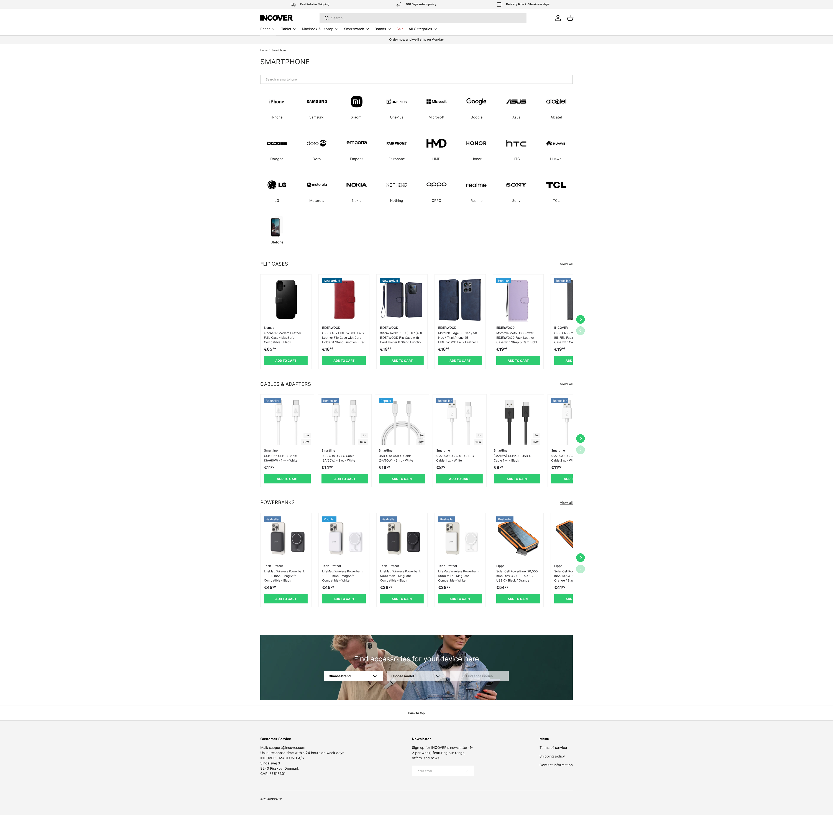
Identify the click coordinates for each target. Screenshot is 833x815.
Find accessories (479, 676)
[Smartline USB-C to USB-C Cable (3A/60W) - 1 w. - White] (287, 421)
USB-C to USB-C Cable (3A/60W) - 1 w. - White (280, 458)
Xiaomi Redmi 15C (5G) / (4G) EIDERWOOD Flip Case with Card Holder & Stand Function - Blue (401, 339)
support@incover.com (287, 747)
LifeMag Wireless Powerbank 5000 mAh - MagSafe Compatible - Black (400, 575)
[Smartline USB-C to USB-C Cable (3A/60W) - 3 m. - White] (402, 421)
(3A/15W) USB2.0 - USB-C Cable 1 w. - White (455, 458)
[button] (570, 18)
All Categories (420, 29)
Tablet (286, 29)
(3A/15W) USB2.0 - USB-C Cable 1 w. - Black (512, 458)
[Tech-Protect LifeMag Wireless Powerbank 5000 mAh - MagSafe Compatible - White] (460, 538)
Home (263, 50)
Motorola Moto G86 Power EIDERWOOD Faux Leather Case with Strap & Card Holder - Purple (518, 339)
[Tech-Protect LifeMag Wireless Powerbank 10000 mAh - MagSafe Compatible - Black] (286, 538)
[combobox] (416, 79)
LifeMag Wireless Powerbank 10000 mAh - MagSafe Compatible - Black (284, 575)
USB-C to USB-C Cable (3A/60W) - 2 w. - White (338, 458)
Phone (265, 29)
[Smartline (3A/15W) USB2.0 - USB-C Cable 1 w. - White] (459, 421)
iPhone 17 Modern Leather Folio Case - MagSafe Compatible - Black (282, 337)
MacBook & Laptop (317, 29)
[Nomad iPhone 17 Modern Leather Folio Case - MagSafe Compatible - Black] (286, 300)
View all (566, 264)
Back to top (416, 713)
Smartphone (279, 50)
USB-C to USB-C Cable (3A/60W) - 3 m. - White (396, 458)
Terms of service (553, 747)
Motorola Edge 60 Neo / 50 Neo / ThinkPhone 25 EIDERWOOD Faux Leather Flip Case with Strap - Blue (460, 339)
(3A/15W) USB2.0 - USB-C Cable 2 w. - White (570, 458)
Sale (400, 29)
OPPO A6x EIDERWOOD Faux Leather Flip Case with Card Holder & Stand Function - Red (343, 337)
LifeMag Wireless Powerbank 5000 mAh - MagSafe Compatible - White (458, 575)
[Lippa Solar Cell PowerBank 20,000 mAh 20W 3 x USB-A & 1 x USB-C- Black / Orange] (518, 538)
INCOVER (276, 799)
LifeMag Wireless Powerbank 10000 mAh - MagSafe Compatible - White (342, 575)
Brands (380, 29)
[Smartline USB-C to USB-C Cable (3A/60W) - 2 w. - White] (344, 421)
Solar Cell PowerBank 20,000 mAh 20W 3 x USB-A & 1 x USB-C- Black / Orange (517, 575)
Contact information (556, 765)
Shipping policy (552, 756)
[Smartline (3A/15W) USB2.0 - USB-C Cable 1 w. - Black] (517, 421)
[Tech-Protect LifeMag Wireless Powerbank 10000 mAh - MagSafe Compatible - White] (344, 538)
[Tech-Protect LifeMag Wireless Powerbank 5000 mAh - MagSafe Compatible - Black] (402, 538)
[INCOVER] (276, 18)
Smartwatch (354, 29)
